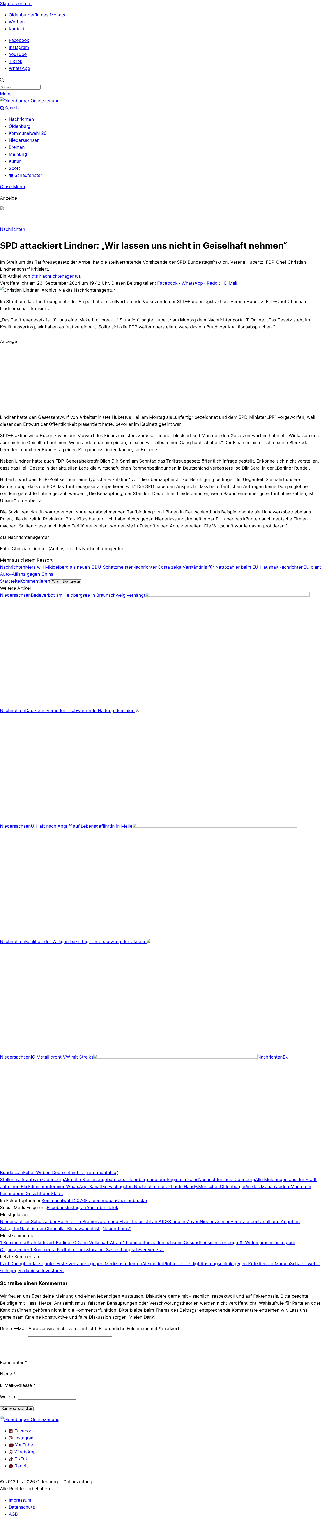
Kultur (15, 161)
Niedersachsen (24, 140)
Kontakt (17, 29)
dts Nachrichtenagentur (56, 276)
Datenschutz (22, 1507)
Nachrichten (21, 119)
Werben (17, 22)
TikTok (15, 61)
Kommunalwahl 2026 (63, 1200)
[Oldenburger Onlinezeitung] (30, 1419)
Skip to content (16, 3)
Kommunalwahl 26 (27, 133)
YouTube (18, 54)
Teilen (55, 581)
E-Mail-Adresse (17, 1385)
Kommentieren (35, 581)
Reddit (213, 283)
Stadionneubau (100, 1200)
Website (8, 1396)
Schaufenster (27, 175)
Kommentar (13, 1362)
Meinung (18, 154)
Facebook (19, 40)
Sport (14, 168)
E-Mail (230, 283)
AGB (13, 1514)
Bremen (17, 147)
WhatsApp (19, 68)
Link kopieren (71, 581)
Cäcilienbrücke (131, 1200)
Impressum (20, 1500)
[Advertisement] (161, 378)
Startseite (10, 581)
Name (8, 1374)
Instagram (19, 47)
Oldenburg (19, 126)
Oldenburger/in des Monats (37, 15)
